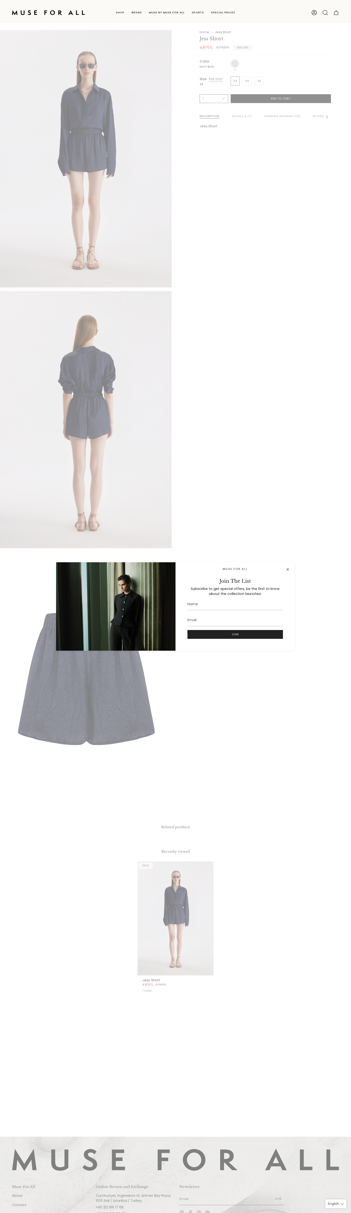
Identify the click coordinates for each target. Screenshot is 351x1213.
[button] (120, 12)
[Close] (287, 569)
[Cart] (336, 13)
